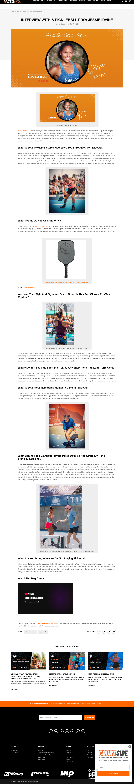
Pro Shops (14, 752)
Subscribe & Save (71, 762)
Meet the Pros (30, 632)
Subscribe (89, 717)
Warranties (69, 755)
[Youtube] (56, 731)
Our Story (41, 750)
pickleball (43, 632)
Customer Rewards (44, 755)
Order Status (91, 755)
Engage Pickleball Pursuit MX (42, 226)
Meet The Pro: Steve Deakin (62, 674)
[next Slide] (121, 704)
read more (14, 689)
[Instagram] (67, 731)
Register (89, 752)
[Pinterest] (62, 731)
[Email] (109, 632)
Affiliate (68, 759)
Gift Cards (90, 757)
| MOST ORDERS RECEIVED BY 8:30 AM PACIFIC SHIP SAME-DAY (65, 704)
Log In (89, 750)
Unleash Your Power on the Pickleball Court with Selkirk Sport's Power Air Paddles (25, 676)
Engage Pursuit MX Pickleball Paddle (59, 282)
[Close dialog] (129, 746)
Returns (68, 750)
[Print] (114, 632)
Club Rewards (42, 757)
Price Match (69, 757)
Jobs (39, 762)
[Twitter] (104, 632)
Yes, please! (113, 773)
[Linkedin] (83, 731)
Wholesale (41, 759)
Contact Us (14, 750)
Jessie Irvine (22, 131)
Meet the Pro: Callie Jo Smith (101, 674)
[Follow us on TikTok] (72, 731)
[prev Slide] (10, 704)
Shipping (68, 752)
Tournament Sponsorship (46, 752)
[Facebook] (99, 632)
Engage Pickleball (81, 282)
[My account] (126, 1)
